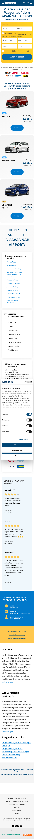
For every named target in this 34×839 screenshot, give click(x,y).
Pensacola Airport (13, 280)
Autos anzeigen (17, 57)
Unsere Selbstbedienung (11, 755)
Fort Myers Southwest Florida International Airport (14, 274)
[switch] (29, 420)
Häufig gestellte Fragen (17, 798)
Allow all (17, 445)
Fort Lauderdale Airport (15, 269)
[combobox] (3, 46)
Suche (16, 128)
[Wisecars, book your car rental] (9, 2)
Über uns (17, 807)
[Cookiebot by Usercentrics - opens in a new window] (24, 382)
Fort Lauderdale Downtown (12, 302)
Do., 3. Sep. (23, 40)
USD (27, 3)
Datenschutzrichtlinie (17, 804)
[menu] (31, 3)
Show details (23, 439)
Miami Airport (11, 265)
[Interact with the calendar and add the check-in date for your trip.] (9, 40)
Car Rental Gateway (25, 820)
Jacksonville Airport (13, 287)
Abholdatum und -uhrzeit (10, 36)
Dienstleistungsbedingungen (17, 801)
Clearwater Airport (13, 294)
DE (24, 3)
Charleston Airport (13, 283)
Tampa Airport (12, 262)
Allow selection (17, 450)
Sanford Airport (12, 290)
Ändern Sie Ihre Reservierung (17, 635)
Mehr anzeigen (7, 682)
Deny (17, 456)
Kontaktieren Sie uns (9, 758)
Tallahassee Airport (14, 297)
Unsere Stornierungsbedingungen (17, 638)
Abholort (5, 25)
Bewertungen (17, 810)
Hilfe (17, 813)
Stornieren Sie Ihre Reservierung (17, 631)
